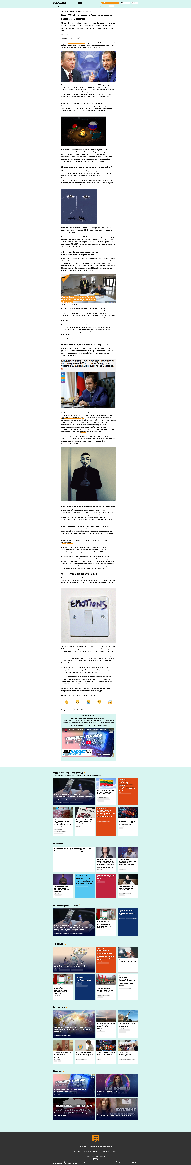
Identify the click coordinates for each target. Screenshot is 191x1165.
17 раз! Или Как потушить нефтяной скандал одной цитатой (84, 339)
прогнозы (78, 826)
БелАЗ (88, 266)
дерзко (64, 585)
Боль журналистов (95, 775)
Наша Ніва (77, 559)
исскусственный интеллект (64, 969)
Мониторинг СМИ (65, 905)
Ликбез (77, 6)
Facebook (79, 1151)
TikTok (115, 1151)
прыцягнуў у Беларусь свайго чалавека (92, 429)
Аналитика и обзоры (69, 11)
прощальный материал (69, 311)
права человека (122, 869)
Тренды (63, 6)
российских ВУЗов (89, 268)
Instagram (106, 1151)
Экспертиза (70, 6)
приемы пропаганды (59, 833)
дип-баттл (82, 649)
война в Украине (58, 894)
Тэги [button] (111, 6)
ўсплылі (83, 432)
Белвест (96, 266)
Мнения (58, 843)
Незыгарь (85, 519)
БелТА (105, 176)
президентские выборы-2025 (125, 793)
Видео (100, 6)
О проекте (82, 1146)
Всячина (59, 1007)
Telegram (97, 1151)
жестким (97, 580)
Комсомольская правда (77, 679)
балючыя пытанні (101, 882)
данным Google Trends (76, 43)
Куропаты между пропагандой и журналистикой (79, 695)
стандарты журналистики (131, 918)
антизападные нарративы (103, 797)
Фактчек (82, 6)
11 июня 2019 (64, 34)
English (105, 6)
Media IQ (76, 688)
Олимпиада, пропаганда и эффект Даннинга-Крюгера (88, 718)
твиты (69, 1035)
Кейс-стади (56, 6)
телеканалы (100, 997)
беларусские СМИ (58, 802)
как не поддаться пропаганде (76, 802)
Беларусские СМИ (85, 11)
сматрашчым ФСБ (68, 355)
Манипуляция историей (82, 775)
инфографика (66, 802)
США (56, 1060)
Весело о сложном (91, 6)
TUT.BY (64, 679)
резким (107, 580)
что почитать (121, 895)
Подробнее (73, 1163)
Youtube (88, 1151)
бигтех (56, 969)
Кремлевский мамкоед (71, 519)
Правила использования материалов (100, 1146)
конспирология (101, 800)
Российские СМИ (69, 775)
